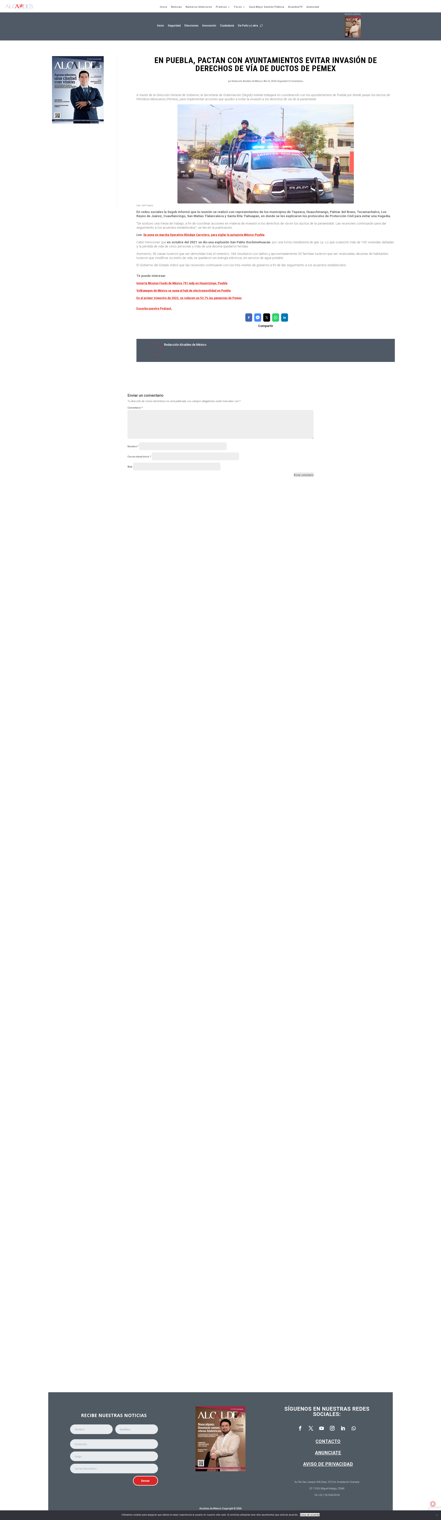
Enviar (145, 1481)
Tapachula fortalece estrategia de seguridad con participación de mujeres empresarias (186, 781)
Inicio (163, 7)
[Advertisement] (78, 165)
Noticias (176, 7)
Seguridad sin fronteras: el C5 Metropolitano (159, 636)
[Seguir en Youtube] (321, 1428)
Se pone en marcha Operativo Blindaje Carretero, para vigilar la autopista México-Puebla (203, 235)
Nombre (133, 446)
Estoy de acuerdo (309, 1514)
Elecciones (191, 25)
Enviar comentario (303, 474)
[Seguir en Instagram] (332, 1428)
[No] (436, 1515)
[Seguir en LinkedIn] (343, 1428)
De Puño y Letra (248, 25)
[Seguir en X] (311, 1428)
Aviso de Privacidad (328, 1464)
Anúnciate (312, 7)
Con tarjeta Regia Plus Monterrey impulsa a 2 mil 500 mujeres (170, 925)
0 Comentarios (296, 81)
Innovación (209, 25)
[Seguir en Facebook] (300, 1428)
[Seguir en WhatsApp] (353, 1428)
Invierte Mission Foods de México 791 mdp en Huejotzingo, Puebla (181, 283)
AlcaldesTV (295, 7)
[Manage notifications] (433, 1504)
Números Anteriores (199, 7)
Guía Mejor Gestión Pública (266, 7)
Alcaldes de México (210, 1508)
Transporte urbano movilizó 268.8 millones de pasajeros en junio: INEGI (176, 1213)
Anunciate (328, 1452)
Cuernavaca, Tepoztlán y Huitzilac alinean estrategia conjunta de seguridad (179, 1069)
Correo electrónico (139, 456)
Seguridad (174, 25)
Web (129, 466)
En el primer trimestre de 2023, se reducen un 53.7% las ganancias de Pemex (189, 298)
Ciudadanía (227, 25)
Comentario (135, 407)
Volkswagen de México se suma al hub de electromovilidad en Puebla (183, 291)
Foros (238, 7)
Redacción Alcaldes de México (247, 81)
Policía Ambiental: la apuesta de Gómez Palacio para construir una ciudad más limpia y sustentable (194, 1357)
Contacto (328, 1441)
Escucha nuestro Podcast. (154, 308)
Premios (221, 7)
